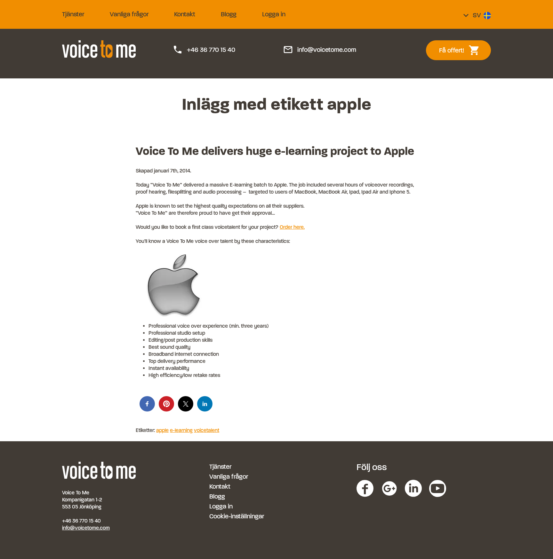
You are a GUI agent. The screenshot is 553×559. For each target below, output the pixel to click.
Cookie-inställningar (236, 516)
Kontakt (184, 14)
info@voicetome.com (319, 50)
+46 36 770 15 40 (203, 50)
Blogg (228, 14)
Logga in (273, 14)
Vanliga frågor (129, 14)
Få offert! (463, 50)
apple (162, 430)
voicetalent (206, 430)
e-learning (181, 430)
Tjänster (73, 14)
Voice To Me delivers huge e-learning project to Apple (275, 151)
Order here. (292, 227)
